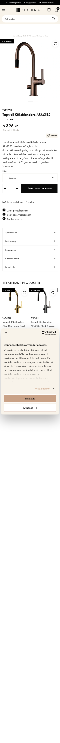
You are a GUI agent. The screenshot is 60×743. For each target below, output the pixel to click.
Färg (4, 171)
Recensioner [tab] (10, 249)
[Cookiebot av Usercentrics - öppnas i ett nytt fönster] (42, 333)
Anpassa (28, 407)
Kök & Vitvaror (29, 35)
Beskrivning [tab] (10, 241)
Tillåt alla (30, 398)
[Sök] (54, 18)
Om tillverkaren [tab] (12, 258)
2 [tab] (35, 101)
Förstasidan (16, 35)
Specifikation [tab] (11, 232)
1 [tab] (30, 101)
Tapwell (7, 110)
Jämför (54, 135)
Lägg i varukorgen (39, 188)
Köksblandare (42, 35)
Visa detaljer (42, 388)
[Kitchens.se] (29, 10)
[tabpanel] (30, 69)
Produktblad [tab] (10, 267)
